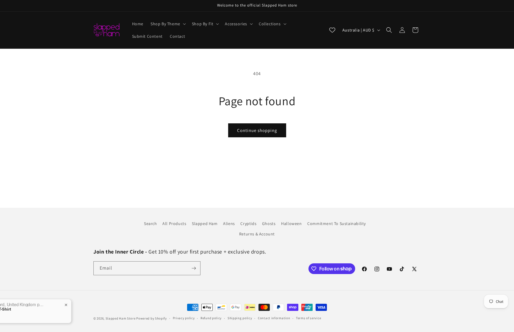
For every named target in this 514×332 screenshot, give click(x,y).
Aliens (229, 223)
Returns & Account (257, 234)
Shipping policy (240, 318)
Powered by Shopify (151, 318)
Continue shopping (257, 130)
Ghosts (269, 223)
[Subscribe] (193, 268)
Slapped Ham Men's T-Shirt (39, 309)
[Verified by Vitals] (41, 317)
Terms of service (308, 318)
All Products (174, 223)
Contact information (274, 318)
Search (150, 223)
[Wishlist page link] (332, 30)
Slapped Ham (205, 223)
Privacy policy (184, 318)
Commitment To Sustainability (336, 223)
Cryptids (248, 223)
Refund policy (211, 318)
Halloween (291, 223)
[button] (167, 24)
